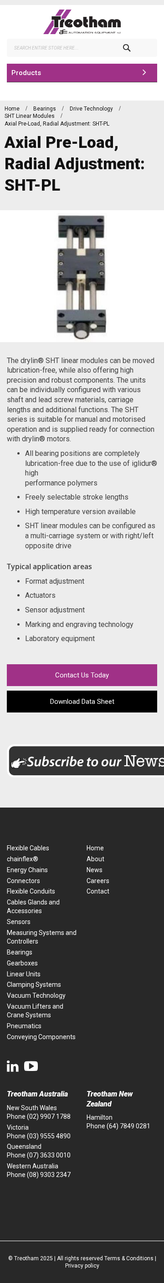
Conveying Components (41, 1037)
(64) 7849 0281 (128, 1126)
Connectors (23, 880)
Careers (98, 880)
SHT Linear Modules (30, 116)
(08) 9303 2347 (49, 1174)
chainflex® (22, 859)
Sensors (19, 921)
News (94, 870)
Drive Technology (92, 109)
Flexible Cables (28, 848)
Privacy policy (82, 1266)
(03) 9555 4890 (49, 1136)
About (95, 859)
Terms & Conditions (129, 1258)
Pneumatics (24, 1026)
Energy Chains (27, 870)
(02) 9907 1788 (49, 1116)
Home (13, 109)
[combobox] (82, 48)
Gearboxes (22, 963)
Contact (98, 891)
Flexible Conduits (31, 891)
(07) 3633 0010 (49, 1155)
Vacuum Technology (36, 995)
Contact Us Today (82, 675)
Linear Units (24, 974)
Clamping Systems (34, 984)
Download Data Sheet (82, 701)
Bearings (45, 109)
